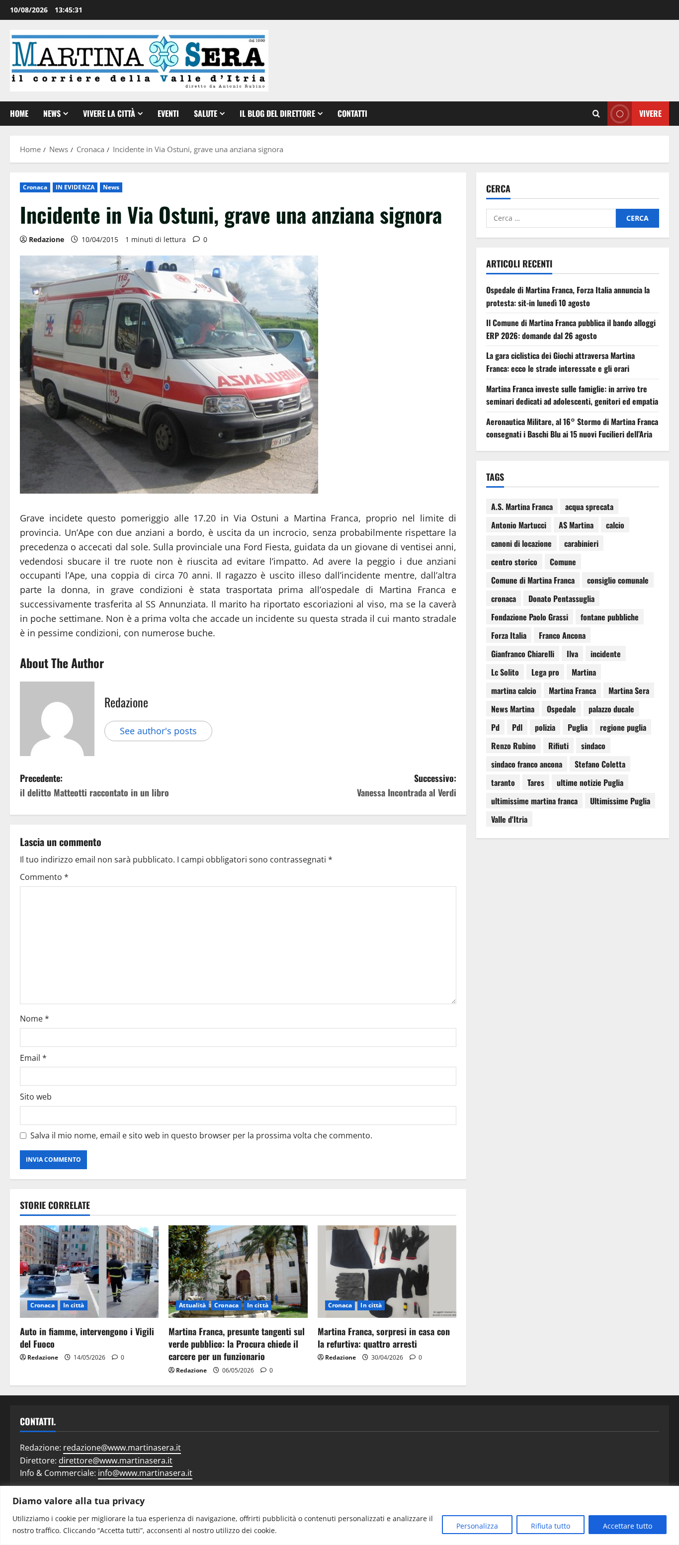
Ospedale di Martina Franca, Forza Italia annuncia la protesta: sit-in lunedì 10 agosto (568, 296)
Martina (584, 672)
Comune (563, 562)
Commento (44, 876)
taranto (503, 782)
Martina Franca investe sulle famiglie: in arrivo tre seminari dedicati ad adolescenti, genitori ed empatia (572, 395)
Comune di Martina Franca (533, 580)
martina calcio (513, 690)
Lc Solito (505, 672)
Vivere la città (109, 113)
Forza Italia (508, 635)
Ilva (572, 654)
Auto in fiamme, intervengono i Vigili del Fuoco (87, 1337)
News (52, 113)
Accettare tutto (627, 1526)
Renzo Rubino (513, 746)
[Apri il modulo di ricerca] (596, 113)
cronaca (503, 598)
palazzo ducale (611, 709)
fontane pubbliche (610, 617)
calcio (615, 525)
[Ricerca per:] (551, 218)
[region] (339, 1515)
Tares (535, 782)
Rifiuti (558, 746)
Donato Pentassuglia (561, 598)
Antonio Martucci (518, 525)
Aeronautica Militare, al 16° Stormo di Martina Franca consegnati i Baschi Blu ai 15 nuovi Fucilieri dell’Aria (572, 428)
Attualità (192, 1305)
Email (33, 1057)
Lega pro (545, 672)
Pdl (517, 727)
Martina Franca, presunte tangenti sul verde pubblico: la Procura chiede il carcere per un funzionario (237, 1344)
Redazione (46, 239)
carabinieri (581, 543)
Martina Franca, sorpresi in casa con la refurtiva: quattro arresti (384, 1337)
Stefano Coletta (600, 764)
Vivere (650, 113)
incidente (606, 654)
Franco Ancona (562, 635)
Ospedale (561, 709)
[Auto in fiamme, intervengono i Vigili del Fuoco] (89, 1271)
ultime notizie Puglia (590, 782)
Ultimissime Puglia (620, 801)
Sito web (36, 1096)
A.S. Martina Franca (522, 507)
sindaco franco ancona (526, 764)
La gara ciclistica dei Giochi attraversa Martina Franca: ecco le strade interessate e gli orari (560, 361)
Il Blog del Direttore (277, 113)
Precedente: (94, 785)
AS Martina (576, 525)
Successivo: (406, 785)
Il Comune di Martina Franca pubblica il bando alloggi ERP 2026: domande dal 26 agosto (571, 329)
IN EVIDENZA (75, 187)
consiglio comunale (618, 580)
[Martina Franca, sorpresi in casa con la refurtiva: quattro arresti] (387, 1271)
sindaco (593, 746)
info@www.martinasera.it (145, 1472)
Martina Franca (572, 690)
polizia (545, 727)
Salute (205, 113)
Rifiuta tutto (550, 1526)
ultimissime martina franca (534, 801)
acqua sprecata (589, 507)
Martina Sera (628, 690)
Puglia (578, 727)
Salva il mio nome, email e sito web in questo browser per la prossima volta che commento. (201, 1135)
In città (74, 1305)
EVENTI (168, 113)
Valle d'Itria (509, 819)
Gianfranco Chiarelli (522, 654)
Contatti (352, 113)
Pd (495, 727)
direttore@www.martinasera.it (115, 1460)
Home (19, 113)
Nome (34, 1018)
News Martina (512, 709)
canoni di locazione (521, 543)
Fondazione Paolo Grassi (529, 617)
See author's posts (158, 731)
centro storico (514, 562)
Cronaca (35, 187)
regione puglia (623, 727)
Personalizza (477, 1526)
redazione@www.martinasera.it (122, 1447)
